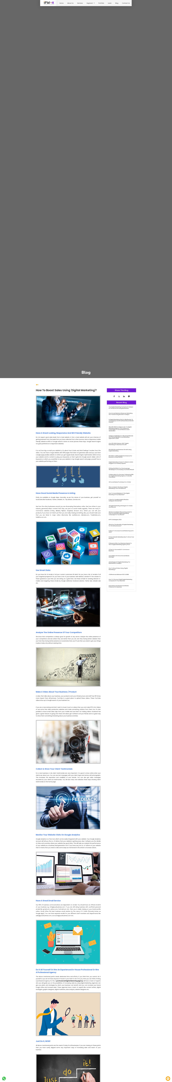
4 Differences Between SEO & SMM (119, 574)
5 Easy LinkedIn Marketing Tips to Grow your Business (121, 537)
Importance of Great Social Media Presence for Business (119, 586)
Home (61, 3)
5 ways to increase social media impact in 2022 (121, 531)
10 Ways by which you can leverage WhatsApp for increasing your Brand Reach (121, 468)
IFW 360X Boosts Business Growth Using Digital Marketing (120, 450)
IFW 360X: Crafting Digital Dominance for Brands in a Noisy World (120, 456)
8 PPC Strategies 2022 (115, 519)
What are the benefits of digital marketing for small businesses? (121, 525)
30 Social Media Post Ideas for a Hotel (120, 482)
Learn (110, 3)
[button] (91, 3)
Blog (116, 3)
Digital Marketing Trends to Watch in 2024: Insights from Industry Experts (121, 462)
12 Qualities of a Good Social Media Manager (119, 556)
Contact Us (126, 3)
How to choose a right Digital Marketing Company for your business (120, 580)
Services (80, 3)
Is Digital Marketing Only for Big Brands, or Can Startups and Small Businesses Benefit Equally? (121, 421)
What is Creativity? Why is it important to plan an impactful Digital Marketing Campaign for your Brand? (120, 513)
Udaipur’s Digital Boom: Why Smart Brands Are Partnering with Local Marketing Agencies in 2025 (121, 437)
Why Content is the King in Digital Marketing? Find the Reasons (118, 487)
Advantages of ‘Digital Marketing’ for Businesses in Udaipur (119, 562)
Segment (90, 3)
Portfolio (101, 3)
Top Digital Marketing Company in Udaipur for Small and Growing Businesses (121, 407)
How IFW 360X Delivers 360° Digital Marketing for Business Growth (119, 444)
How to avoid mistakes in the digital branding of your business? (119, 493)
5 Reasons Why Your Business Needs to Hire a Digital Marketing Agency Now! (120, 543)
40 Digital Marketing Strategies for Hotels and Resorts (120, 506)
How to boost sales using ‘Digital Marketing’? (118, 568)
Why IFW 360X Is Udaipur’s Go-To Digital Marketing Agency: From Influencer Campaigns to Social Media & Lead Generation (120, 429)
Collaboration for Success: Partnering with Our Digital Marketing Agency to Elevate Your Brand (121, 476)
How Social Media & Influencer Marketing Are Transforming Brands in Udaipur (120, 413)
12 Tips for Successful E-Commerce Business (119, 550)
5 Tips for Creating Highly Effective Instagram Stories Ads (118, 500)
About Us (70, 3)
